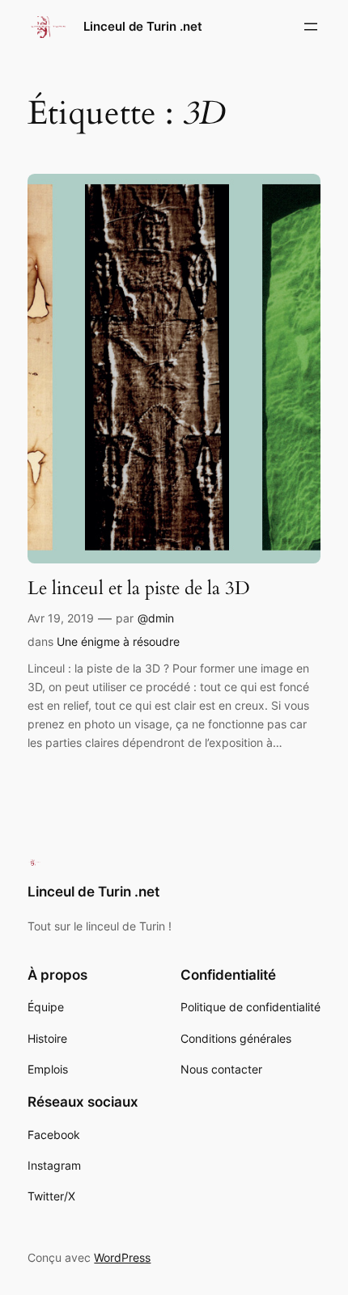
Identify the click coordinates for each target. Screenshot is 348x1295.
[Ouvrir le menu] (310, 26)
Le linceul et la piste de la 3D (139, 588)
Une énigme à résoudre (118, 641)
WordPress (122, 1257)
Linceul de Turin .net (142, 26)
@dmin (156, 618)
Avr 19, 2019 (61, 618)
